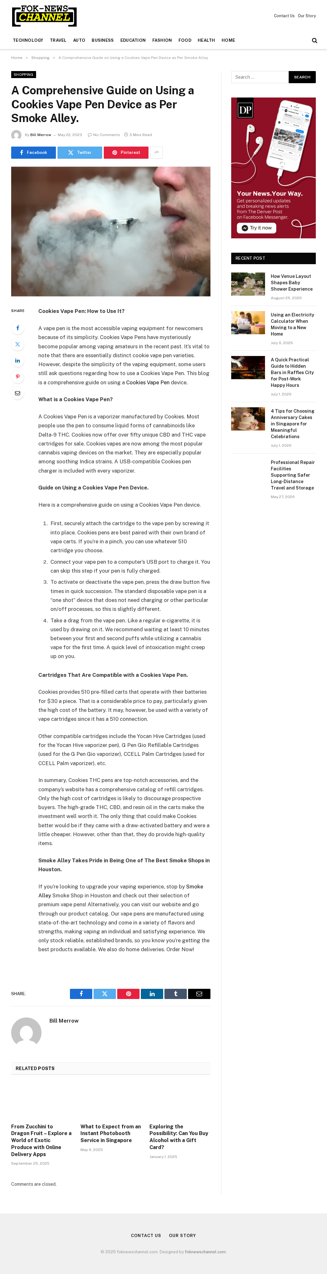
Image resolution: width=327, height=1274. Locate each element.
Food (185, 40)
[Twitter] (17, 344)
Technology (28, 40)
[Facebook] (17, 328)
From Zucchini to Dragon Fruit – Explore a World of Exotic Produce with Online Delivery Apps (41, 1140)
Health (206, 40)
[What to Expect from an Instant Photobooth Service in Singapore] (110, 1101)
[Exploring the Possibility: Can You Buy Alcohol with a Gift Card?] (179, 1101)
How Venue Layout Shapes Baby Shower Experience (292, 283)
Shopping (24, 74)
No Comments (106, 135)
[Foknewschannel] (44, 16)
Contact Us (284, 16)
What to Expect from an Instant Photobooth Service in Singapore (110, 1134)
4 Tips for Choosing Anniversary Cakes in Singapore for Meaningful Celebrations (293, 424)
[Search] (314, 40)
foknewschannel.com (205, 1251)
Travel (58, 40)
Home (228, 40)
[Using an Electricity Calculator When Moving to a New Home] (248, 322)
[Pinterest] (17, 376)
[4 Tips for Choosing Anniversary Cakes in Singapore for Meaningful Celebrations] (248, 419)
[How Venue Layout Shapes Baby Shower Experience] (248, 284)
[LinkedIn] (17, 360)
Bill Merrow (40, 135)
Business (103, 40)
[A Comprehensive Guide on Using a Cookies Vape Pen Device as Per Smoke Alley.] (110, 232)
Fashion (162, 40)
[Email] (17, 393)
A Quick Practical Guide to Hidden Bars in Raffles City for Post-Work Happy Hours (292, 372)
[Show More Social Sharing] (156, 153)
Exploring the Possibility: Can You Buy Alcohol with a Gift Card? (178, 1137)
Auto (79, 40)
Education (133, 40)
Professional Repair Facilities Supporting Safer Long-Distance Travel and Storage (293, 475)
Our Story (307, 16)
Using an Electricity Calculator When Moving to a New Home (292, 324)
